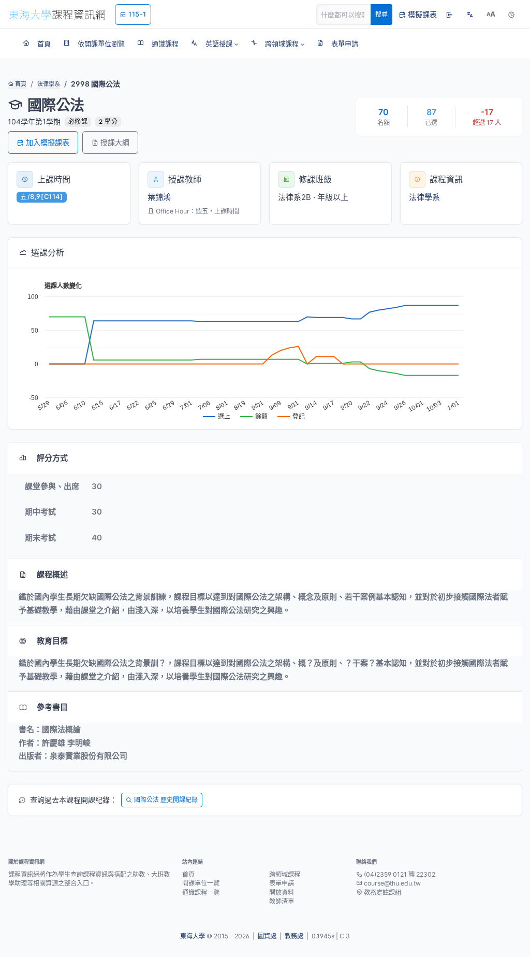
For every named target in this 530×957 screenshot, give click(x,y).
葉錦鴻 (159, 197)
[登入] (449, 14)
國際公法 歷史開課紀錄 (166, 800)
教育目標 (52, 641)
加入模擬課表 (47, 142)
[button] (214, 43)
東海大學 (192, 936)
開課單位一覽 (200, 883)
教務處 (294, 936)
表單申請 (281, 883)
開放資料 (281, 892)
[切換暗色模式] (511, 14)
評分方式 (52, 458)
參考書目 (52, 707)
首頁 (19, 84)
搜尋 (381, 14)
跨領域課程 (284, 874)
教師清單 (281, 901)
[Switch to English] (470, 14)
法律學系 (48, 84)
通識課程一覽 (200, 892)
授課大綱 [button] (114, 142)
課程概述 (52, 574)
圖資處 (267, 936)
